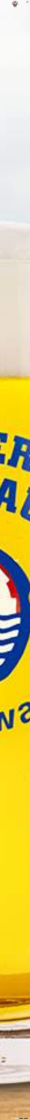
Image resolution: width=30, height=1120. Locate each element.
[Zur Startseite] (15, 4)
